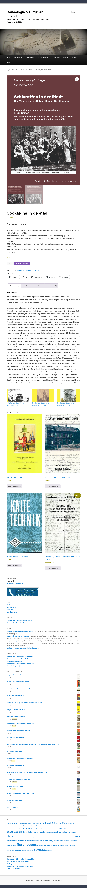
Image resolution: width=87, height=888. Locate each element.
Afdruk (9, 62)
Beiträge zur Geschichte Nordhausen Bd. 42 (65, 404)
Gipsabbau (53, 832)
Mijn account (18, 57)
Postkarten (54, 845)
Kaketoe (9, 850)
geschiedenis (14, 831)
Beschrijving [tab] (14, 285)
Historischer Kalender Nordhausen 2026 (20, 656)
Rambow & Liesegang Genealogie (18, 636)
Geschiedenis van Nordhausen (36, 832)
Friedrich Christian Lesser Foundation (20, 631)
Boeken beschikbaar (27, 70)
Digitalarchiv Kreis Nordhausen (17, 623)
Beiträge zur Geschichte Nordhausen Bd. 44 (15, 404)
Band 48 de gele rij (13, 666)
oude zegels (27, 823)
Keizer (15, 840)
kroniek (43, 822)
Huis (8, 57)
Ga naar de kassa (43, 57)
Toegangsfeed (11, 607)
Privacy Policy (29, 880)
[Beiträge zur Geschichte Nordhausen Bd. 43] (43, 395)
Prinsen (66, 829)
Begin (8, 70)
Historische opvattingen (28, 837)
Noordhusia (40, 845)
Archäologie (35, 823)
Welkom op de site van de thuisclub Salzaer (22, 648)
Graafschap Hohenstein (67, 832)
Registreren (11, 605)
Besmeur (10, 610)
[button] (77, 79)
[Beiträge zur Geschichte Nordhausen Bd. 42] (68, 395)
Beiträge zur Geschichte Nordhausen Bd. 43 (40, 404)
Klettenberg (48, 840)
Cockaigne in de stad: (14, 661)
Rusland (65, 845)
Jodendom (10, 840)
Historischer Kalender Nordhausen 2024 (20, 663)
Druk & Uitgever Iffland (57, 822)
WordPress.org (12, 612)
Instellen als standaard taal (15, 583)
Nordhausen (26, 844)
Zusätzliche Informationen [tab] (32, 285)
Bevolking (71, 823)
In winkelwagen (22, 263)
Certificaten (48, 850)
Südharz (39, 849)
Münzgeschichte (11, 845)
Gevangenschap (58, 840)
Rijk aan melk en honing (19, 850)
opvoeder (47, 829)
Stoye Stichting (12, 641)
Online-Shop (15, 70)
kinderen (27, 840)
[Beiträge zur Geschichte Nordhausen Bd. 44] (18, 395)
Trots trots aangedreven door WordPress (49, 880)
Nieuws (74, 57)
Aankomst (36, 270)
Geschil (60, 845)
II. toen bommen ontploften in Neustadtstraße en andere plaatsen (55, 837)
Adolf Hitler (10, 823)
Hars (10, 836)
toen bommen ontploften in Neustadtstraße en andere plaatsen (25, 826)
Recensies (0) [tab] (51, 285)
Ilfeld (77, 836)
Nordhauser (47, 845)
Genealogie (19, 822)
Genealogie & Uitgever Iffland (25, 13)
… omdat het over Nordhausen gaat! (19, 620)
